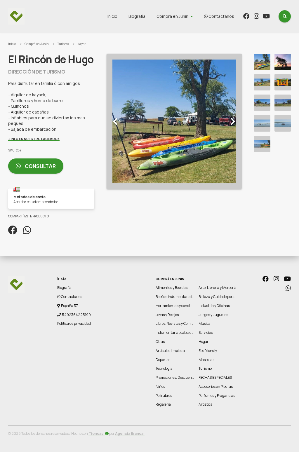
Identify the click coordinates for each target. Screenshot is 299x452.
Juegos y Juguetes (213, 314)
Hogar (203, 341)
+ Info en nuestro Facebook (34, 139)
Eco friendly (208, 350)
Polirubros (164, 395)
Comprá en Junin (172, 16)
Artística (206, 404)
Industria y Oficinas (214, 305)
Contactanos (221, 16)
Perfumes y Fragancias (217, 395)
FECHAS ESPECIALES (215, 377)
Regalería (163, 404)
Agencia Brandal (130, 433)
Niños (160, 386)
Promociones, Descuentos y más (181, 377)
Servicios (206, 332)
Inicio (112, 16)
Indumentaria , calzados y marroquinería (189, 332)
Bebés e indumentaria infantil (179, 296)
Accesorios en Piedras (216, 386)
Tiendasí (96, 433)
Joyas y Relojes (167, 314)
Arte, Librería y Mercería (218, 287)
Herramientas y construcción (179, 305)
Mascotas (206, 359)
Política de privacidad (74, 323)
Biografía (136, 16)
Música (205, 323)
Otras (160, 341)
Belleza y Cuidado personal (220, 296)
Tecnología (164, 368)
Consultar (40, 166)
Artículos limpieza (170, 350)
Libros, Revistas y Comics (175, 323)
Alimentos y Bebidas (171, 287)
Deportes (163, 359)
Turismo (63, 44)
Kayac (81, 44)
